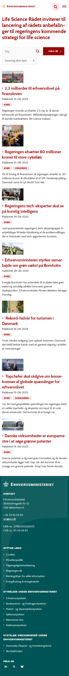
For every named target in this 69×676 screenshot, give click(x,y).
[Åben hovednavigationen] (65, 6)
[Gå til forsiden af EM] (18, 6)
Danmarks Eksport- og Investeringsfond (28, 645)
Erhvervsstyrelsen (16, 598)
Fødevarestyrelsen (16, 625)
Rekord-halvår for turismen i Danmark (28, 321)
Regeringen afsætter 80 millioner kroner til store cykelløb (31, 154)
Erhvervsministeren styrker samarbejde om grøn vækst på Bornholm (32, 263)
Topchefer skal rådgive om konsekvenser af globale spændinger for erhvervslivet (32, 381)
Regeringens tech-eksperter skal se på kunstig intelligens (33, 208)
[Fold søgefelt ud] (56, 7)
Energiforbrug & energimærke (22, 581)
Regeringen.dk (14, 570)
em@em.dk (9, 519)
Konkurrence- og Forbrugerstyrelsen (26, 603)
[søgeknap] (38, 51)
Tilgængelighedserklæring (20, 565)
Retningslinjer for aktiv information (25, 576)
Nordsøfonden (14, 651)
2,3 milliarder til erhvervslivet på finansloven (31, 91)
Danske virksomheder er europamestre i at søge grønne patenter (34, 438)
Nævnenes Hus (14, 619)
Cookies (10, 554)
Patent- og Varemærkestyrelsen (24, 609)
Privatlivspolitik (14, 560)
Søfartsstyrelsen (15, 614)
